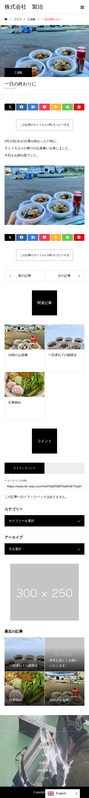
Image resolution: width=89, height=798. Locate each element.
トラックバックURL (16, 480)
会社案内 (44, 747)
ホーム (44, 739)
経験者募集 (44, 770)
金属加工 (44, 762)
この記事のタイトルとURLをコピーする (44, 124)
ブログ (44, 778)
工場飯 (18, 72)
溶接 (44, 755)
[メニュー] (82, 7)
